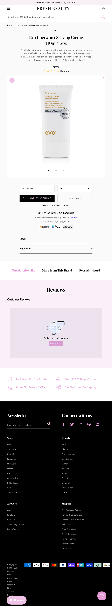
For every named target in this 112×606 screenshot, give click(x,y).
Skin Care (11, 449)
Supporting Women (15, 524)
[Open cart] (103, 8)
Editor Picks (12, 482)
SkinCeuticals (67, 458)
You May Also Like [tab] (23, 270)
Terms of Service (69, 538)
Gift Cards (11, 519)
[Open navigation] (8, 8)
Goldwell (66, 482)
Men (9, 473)
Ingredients (25, 248)
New (9, 444)
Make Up (11, 454)
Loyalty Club (12, 514)
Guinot (65, 478)
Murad (64, 473)
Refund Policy (68, 543)
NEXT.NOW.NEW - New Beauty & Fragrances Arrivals (56, 2)
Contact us (66, 548)
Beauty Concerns (69, 534)
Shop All (13, 492)
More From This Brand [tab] (57, 270)
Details (23, 238)
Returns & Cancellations (72, 514)
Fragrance (11, 458)
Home (9, 25)
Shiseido (65, 468)
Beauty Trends (13, 529)
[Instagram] (80, 424)
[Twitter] (72, 424)
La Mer (65, 463)
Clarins (65, 449)
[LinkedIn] (97, 424)
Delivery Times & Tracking (73, 519)
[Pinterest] (89, 424)
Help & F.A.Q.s (68, 524)
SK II (64, 444)
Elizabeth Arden (68, 454)
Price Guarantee (69, 529)
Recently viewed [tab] (89, 270)
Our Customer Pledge (71, 510)
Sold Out (75, 198)
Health (10, 468)
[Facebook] (63, 424)
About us (11, 510)
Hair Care (11, 463)
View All (67, 492)
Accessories (12, 478)
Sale (9, 487)
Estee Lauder (67, 487)
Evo (56, 30)
